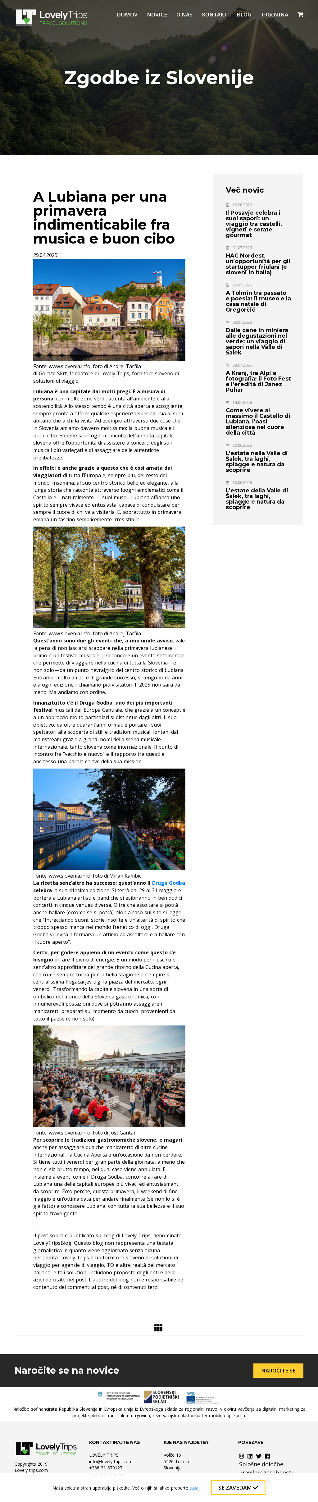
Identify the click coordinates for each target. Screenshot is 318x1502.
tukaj (195, 1488)
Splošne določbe (261, 1464)
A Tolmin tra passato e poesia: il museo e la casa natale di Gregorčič (258, 301)
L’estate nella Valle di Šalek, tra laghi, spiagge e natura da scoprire (257, 461)
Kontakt (214, 14)
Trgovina (274, 14)
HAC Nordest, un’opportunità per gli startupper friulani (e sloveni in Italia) (258, 264)
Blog (244, 14)
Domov (127, 14)
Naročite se (278, 1370)
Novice (157, 14)
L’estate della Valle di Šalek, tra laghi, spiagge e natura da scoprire (257, 499)
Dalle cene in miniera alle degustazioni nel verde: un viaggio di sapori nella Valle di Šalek (257, 341)
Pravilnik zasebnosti (266, 1472)
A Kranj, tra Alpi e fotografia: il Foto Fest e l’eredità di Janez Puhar (258, 381)
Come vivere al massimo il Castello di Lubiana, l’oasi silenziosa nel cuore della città (258, 421)
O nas (184, 14)
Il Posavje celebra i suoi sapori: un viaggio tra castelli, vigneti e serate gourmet (254, 224)
